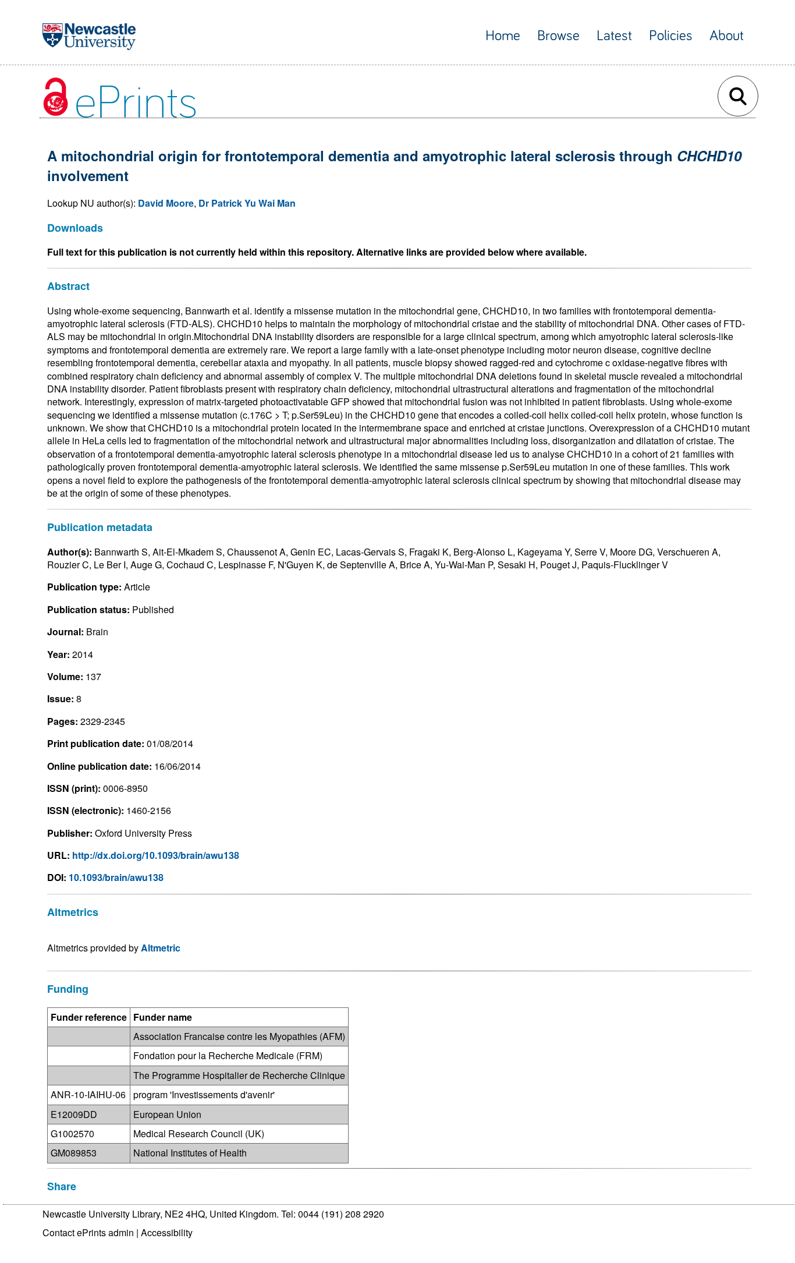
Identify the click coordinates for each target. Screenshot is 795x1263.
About (726, 36)
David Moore (166, 203)
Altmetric (160, 947)
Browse (558, 36)
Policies (671, 36)
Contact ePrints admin (88, 1232)
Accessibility (167, 1232)
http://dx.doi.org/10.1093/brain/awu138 (155, 855)
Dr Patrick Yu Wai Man (247, 203)
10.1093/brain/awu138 (116, 877)
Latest (614, 36)
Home (502, 36)
